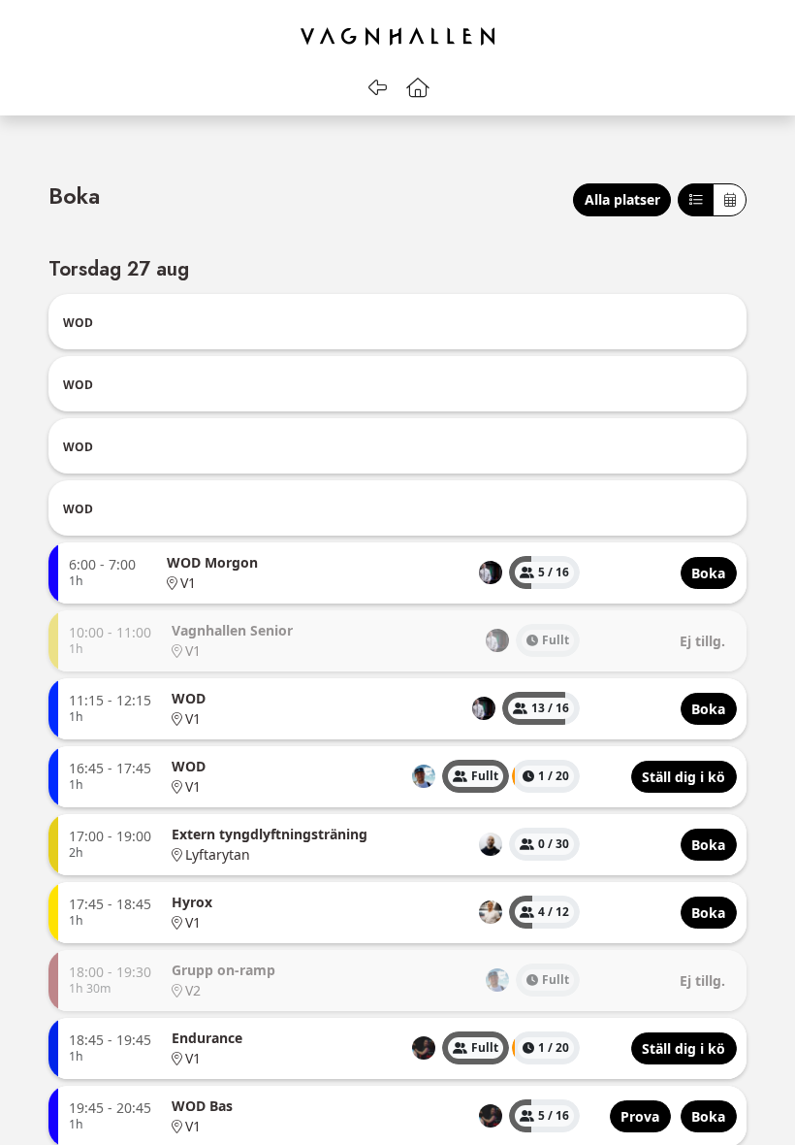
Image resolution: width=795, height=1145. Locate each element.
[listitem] (490, 572)
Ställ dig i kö (683, 777)
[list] (490, 572)
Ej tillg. (702, 641)
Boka (74, 198)
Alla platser (622, 199)
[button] (418, 87)
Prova (639, 1116)
